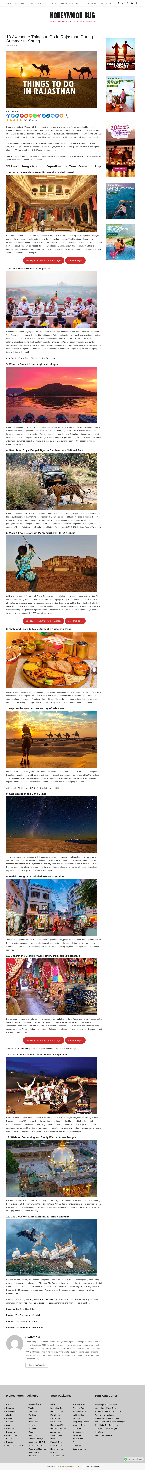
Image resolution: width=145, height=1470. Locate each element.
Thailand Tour (79, 1408)
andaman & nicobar (14, 1446)
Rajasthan (10, 1442)
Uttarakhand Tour (57, 1425)
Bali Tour (76, 1418)
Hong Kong (33, 1422)
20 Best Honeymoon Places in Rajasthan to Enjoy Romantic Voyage (47, 1049)
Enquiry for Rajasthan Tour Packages (44, 260)
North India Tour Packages (106, 1429)
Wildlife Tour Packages (104, 1415)
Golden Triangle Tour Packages (108, 1412)
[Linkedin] (17, 116)
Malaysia (32, 1425)
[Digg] (48, 116)
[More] (61, 116)
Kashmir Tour (56, 1442)
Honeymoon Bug (72, 15)
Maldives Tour (79, 1415)
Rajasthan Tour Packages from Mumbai (23, 1315)
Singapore (32, 1412)
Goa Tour (54, 1452)
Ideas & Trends (89, 3)
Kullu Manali (11, 1412)
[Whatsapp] (35, 116)
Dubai (31, 1432)
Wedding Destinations (69, 3)
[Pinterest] (22, 116)
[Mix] (31, 116)
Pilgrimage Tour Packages (106, 1405)
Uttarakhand (11, 1435)
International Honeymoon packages (110, 1422)
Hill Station (99, 1432)
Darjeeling (10, 1432)
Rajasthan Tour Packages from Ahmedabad (24, 1327)
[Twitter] (13, 116)
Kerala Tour (55, 1418)
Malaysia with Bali (36, 1446)
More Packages (75, 260)
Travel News (105, 3)
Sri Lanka (32, 1435)
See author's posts (37, 1365)
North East (10, 1429)
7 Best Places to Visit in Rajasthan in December (38, 788)
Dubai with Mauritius (37, 1449)
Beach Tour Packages (104, 1435)
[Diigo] (57, 116)
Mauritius (32, 1429)
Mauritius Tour (79, 1425)
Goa (8, 1425)
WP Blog (78, 1466)
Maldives (32, 1415)
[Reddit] (26, 116)
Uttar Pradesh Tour (58, 1429)
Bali (30, 1418)
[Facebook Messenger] (44, 116)
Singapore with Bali (36, 1442)
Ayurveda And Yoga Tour (105, 1408)
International (34, 3)
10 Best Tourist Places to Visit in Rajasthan (36, 358)
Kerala (9, 1418)
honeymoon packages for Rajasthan (40, 1303)
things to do (50, 3)
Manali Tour (55, 1415)
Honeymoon (19, 3)
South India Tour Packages (106, 1425)
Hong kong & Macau (81, 1422)
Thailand (32, 1408)
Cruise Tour (78, 1446)
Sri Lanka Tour (79, 1432)
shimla (9, 1415)
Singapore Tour (79, 1412)
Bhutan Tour (78, 1439)
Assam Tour (55, 1432)
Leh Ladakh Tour (57, 1446)
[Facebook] (8, 116)
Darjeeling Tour (57, 1408)
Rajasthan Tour (56, 1449)
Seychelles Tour (79, 1449)
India (8, 3)
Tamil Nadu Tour (57, 1456)
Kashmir (9, 1422)
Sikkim (9, 1439)
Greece (76, 1442)
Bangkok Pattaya (35, 1439)
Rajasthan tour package (41, 1299)
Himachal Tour (56, 1412)
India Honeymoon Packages (107, 1418)
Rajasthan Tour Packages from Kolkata (23, 1321)
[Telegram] (53, 116)
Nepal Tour (77, 1435)
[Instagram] (39, 116)
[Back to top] (140, 1465)
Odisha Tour (55, 1422)
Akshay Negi (33, 1336)
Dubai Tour (77, 1429)
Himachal (10, 1408)
